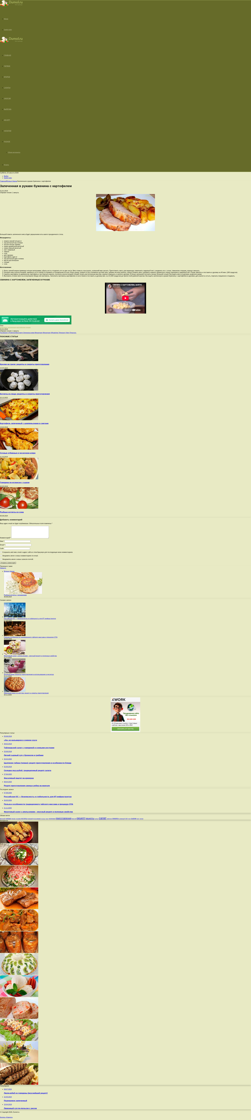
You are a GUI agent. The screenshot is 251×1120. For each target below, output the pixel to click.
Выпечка (7, 109)
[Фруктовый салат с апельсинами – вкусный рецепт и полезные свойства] (14, 654)
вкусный (2, 818)
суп (126, 818)
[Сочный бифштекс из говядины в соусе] (19, 908)
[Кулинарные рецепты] (11, 6)
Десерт (7, 120)
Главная (3, 181)
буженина (3, 327)
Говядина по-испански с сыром (14, 482)
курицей (30, 818)
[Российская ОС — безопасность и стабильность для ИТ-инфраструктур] (14, 617)
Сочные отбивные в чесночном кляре (17, 453)
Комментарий (5, 538)
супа (129, 818)
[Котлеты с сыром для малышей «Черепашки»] (19, 1040)
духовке (18, 818)
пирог (47, 818)
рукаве (28, 327)
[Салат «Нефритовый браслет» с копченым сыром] (19, 974)
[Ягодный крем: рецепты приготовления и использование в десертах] (14, 673)
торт (138, 818)
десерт (13, 818)
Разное (7, 141)
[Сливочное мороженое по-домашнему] (19, 996)
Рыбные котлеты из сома (12, 512)
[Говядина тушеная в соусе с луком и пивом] (19, 930)
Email (2, 545)
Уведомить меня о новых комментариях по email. (20, 556)
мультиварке (37, 818)
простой (74, 818)
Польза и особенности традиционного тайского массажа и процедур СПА (30, 637)
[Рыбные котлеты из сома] (19, 508)
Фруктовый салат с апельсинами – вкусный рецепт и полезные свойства (30, 656)
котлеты (24, 819)
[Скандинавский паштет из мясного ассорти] (19, 1018)
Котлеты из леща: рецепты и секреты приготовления (25, 394)
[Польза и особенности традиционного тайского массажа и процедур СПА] (14, 635)
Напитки (7, 131)
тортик (141, 818)
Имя (2, 541)
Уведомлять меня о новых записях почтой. (17, 559)
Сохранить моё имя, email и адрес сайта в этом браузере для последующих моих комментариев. (37, 552)
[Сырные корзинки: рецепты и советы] (19, 1062)
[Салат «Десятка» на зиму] (19, 952)
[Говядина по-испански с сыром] (19, 479)
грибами (8, 818)
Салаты (7, 88)
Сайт (2, 548)
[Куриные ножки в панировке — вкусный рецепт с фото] (19, 842)
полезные (52, 818)
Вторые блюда (11, 181)
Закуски (7, 98)
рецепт (81, 818)
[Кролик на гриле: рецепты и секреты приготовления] (19, 360)
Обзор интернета (14, 152)
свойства (109, 818)
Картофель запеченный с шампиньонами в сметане (24, 423)
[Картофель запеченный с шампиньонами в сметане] (19, 419)
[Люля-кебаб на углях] (19, 1084)
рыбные (97, 818)
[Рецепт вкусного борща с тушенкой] (19, 864)
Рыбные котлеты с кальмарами (15, 595)
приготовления (63, 818)
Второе (7, 77)
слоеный (122, 818)
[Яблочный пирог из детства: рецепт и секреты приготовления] (14, 691)
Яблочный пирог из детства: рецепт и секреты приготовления (26, 693)
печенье (43, 818)
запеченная (12, 327)
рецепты (90, 818)
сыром (133, 819)
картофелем (20, 327)
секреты (115, 818)
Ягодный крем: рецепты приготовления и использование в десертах (29, 674)
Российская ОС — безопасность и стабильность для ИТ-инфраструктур (30, 618)
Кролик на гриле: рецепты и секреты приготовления (24, 364)
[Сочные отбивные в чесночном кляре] (19, 449)
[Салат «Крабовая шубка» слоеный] (19, 886)
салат (102, 818)
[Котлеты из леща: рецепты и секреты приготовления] (19, 390)
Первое (7, 66)
